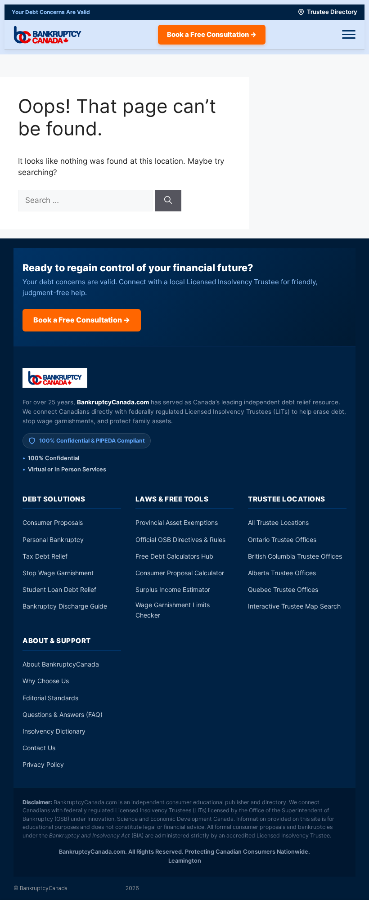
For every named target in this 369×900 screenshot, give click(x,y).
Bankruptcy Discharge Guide (64, 606)
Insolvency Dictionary (54, 731)
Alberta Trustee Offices (282, 573)
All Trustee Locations (278, 522)
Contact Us (38, 748)
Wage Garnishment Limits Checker (172, 609)
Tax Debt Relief (45, 556)
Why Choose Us (45, 681)
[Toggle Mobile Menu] (349, 34)
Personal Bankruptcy (53, 539)
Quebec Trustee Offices (283, 589)
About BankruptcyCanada (60, 664)
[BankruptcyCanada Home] (55, 378)
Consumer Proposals (52, 522)
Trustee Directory (332, 11)
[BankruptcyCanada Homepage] (47, 35)
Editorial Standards (50, 698)
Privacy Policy (43, 764)
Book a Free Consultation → (211, 35)
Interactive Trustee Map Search (294, 606)
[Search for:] (86, 200)
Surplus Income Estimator (172, 589)
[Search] (168, 200)
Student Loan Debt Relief (59, 589)
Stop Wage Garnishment (58, 573)
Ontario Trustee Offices (282, 539)
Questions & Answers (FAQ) (62, 714)
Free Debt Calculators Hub (174, 556)
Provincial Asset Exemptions (176, 522)
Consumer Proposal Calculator (179, 573)
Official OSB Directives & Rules (180, 539)
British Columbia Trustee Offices (295, 556)
